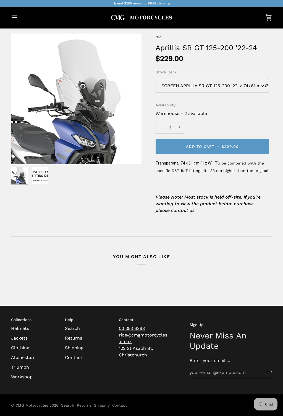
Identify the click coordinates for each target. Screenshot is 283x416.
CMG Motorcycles (31, 405)
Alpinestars (23, 357)
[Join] (267, 371)
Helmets (20, 328)
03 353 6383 (132, 328)
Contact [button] (126, 319)
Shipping (74, 347)
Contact (73, 357)
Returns (73, 338)
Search (72, 328)
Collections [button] (21, 319)
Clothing (20, 347)
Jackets (19, 338)
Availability (165, 105)
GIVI (158, 37)
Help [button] (69, 319)
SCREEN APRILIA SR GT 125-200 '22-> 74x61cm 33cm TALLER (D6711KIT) (215, 85)
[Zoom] (21, 154)
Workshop (22, 376)
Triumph (20, 367)
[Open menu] (19, 17)
